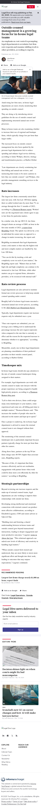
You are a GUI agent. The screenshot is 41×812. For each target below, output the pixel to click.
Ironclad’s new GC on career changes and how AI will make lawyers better (19, 712)
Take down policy (30, 801)
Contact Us (6, 755)
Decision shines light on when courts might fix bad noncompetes (18, 672)
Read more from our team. (21, 22)
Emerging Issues (16, 598)
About (4, 748)
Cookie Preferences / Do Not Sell (13, 804)
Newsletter (5, 759)
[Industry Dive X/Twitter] (12, 736)
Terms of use (17, 801)
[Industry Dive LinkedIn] (3, 736)
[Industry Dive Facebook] (7, 736)
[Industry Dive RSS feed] (16, 736)
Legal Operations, (18, 595)
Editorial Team (7, 752)
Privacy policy (6, 801)
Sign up (31, 7)
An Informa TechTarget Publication (20, 2)
